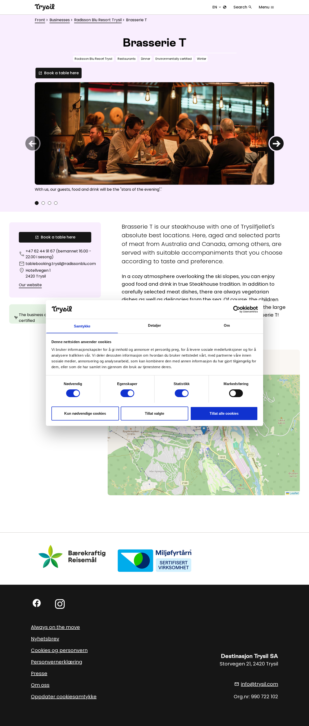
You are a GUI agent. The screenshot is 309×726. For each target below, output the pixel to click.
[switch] (127, 393)
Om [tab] (227, 325)
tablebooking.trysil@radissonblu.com (61, 263)
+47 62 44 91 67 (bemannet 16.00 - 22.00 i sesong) (58, 254)
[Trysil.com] (45, 7)
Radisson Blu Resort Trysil (98, 20)
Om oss (40, 685)
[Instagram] (60, 604)
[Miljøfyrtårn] (154, 560)
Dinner (145, 59)
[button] (204, 430)
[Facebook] (36, 603)
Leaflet (294, 493)
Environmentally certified (173, 59)
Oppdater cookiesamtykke (64, 696)
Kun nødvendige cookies (85, 413)
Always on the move (55, 627)
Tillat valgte (154, 413)
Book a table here (58, 73)
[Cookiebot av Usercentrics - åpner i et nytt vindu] (237, 309)
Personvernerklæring (56, 661)
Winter (201, 59)
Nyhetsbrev (45, 638)
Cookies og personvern (59, 650)
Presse (39, 673)
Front (40, 20)
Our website (30, 285)
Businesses (59, 20)
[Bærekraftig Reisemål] (72, 556)
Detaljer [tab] (154, 325)
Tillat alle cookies (224, 413)
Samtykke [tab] (82, 326)
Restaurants (127, 59)
